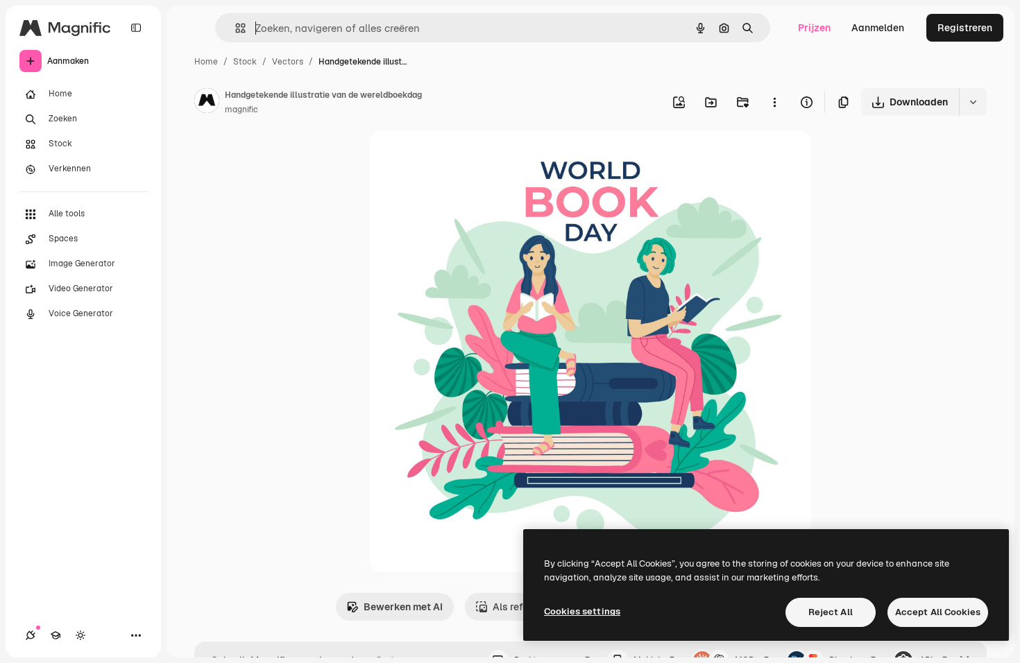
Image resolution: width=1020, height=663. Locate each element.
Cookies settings (582, 611)
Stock (245, 61)
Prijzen (814, 27)
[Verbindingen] (30, 635)
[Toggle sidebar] (136, 28)
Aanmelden (877, 27)
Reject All (830, 612)
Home (206, 61)
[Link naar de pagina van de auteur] (206, 102)
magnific (241, 109)
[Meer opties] (774, 102)
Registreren (964, 27)
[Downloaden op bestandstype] (973, 102)
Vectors (287, 61)
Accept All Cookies (937, 612)
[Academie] (55, 635)
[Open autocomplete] (235, 28)
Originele (461, 157)
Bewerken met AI (403, 607)
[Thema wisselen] (80, 635)
